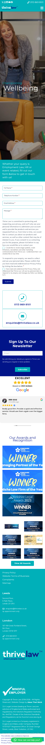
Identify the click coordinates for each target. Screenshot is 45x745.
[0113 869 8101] (22, 298)
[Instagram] (5, 2)
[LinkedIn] (7, 2)
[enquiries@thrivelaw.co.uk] (22, 316)
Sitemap (6, 583)
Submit (8, 281)
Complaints (8, 579)
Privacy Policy (9, 572)
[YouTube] (9, 2)
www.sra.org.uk (35, 717)
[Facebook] (12, 2)
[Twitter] (3, 2)
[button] (27, 740)
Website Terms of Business (15, 576)
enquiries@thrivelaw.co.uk (16, 609)
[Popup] (41, 8)
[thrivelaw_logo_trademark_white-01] (10, 8)
